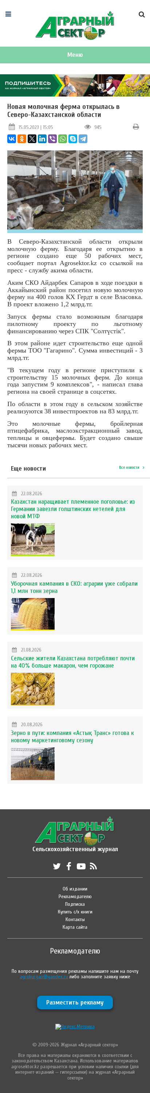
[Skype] (72, 138)
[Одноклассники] (21, 138)
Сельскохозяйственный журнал (75, 845)
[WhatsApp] (62, 138)
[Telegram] (83, 138)
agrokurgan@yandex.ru (44, 977)
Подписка (75, 904)
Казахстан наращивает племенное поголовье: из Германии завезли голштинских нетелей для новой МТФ (73, 509)
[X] (32, 138)
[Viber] (52, 138)
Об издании (75, 889)
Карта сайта (75, 927)
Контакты (75, 919)
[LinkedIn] (42, 138)
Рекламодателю (75, 896)
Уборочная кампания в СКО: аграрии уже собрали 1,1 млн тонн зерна (74, 587)
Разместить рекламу (75, 1002)
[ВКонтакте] (11, 138)
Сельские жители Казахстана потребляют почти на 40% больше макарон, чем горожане (73, 661)
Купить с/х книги (75, 912)
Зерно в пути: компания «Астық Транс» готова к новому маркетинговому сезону (72, 736)
